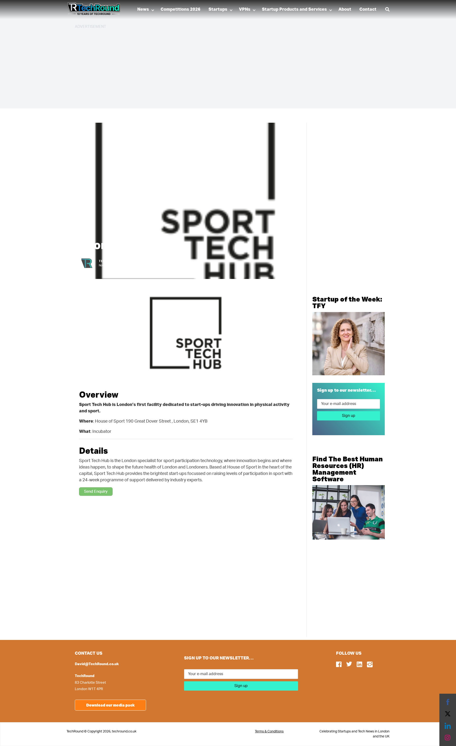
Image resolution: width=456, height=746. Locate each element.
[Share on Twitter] (447, 713)
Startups (218, 9)
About (344, 9)
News (143, 9)
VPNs (244, 9)
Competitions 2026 (180, 9)
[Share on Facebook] (447, 702)
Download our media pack (110, 704)
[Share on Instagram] (447, 737)
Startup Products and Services (294, 9)
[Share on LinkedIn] (447, 725)
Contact (367, 9)
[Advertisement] (217, 66)
